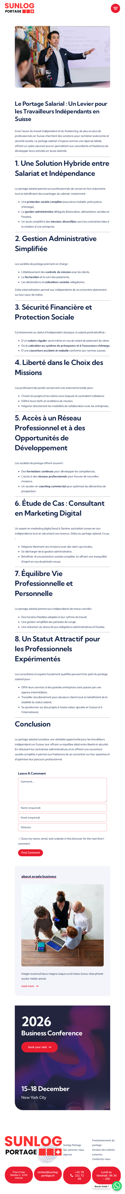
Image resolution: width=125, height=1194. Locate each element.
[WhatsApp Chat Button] (117, 1186)
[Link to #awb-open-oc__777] (115, 8)
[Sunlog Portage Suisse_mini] (19, 4)
